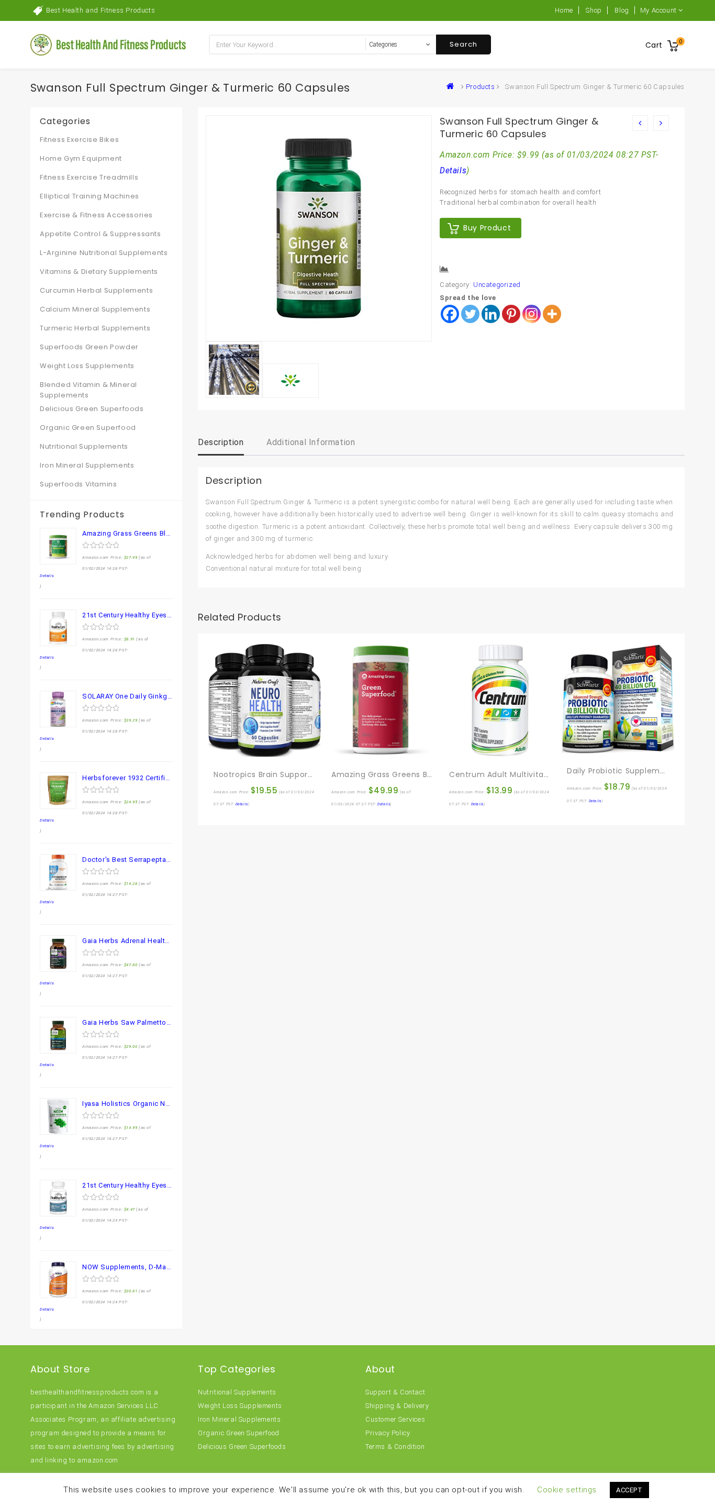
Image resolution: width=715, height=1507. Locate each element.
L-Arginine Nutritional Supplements (103, 253)
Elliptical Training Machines (89, 196)
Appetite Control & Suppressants (100, 234)
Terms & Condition (394, 1446)
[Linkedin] (491, 314)
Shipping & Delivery (397, 1406)
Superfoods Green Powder (89, 347)
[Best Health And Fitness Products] (452, 87)
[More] (552, 314)
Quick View (244, 751)
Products (480, 87)
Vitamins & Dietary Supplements (99, 271)
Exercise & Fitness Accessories (96, 215)
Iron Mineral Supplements (87, 465)
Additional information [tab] (310, 442)
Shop (593, 10)
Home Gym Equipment (81, 158)
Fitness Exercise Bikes (79, 140)
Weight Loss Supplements (87, 366)
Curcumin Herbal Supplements (96, 290)
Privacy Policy (387, 1433)
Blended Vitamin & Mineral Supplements (88, 390)
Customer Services (395, 1419)
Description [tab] (221, 442)
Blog (622, 10)
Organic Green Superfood (88, 428)
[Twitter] (470, 314)
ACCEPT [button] (629, 1490)
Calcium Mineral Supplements (95, 309)
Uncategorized (497, 285)
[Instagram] (531, 314)
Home (564, 10)
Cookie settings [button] (567, 1489)
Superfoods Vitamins (78, 484)
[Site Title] (108, 44)
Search (463, 44)
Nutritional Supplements (84, 446)
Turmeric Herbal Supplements (95, 328)
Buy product (487, 228)
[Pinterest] (511, 314)
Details (453, 170)
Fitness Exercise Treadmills (89, 177)
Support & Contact (395, 1392)
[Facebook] (450, 314)
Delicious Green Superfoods (92, 409)
